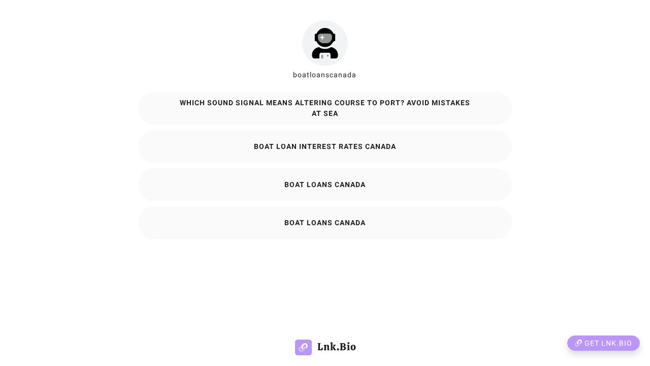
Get (607, 343)
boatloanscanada (324, 75)
